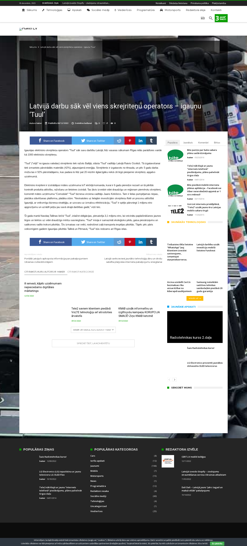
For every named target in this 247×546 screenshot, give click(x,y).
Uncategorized (98, 506)
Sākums (33, 47)
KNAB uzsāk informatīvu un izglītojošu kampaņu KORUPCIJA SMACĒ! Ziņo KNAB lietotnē (139, 312)
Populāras (173, 142)
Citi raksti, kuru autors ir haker (44, 271)
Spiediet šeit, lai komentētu (93, 343)
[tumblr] (151, 140)
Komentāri (203, 142)
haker (39, 123)
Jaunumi (94, 465)
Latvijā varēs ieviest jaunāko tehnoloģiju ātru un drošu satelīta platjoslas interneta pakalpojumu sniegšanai (133, 258)
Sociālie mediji (98, 496)
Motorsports (97, 475)
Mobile (94, 470)
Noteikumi (161, 3)
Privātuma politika (200, 3)
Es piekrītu (217, 543)
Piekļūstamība (219, 3)
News (93, 480)
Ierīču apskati (97, 460)
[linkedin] (140, 140)
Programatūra (98, 486)
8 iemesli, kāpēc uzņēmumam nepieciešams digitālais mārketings (43, 287)
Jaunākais (188, 142)
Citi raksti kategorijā (80, 271)
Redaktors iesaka (99, 491)
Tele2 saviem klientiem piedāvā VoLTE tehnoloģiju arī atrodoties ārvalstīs (91, 312)
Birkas (217, 142)
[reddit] (119, 140)
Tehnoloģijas (97, 501)
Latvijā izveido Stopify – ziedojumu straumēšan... (85, 3)
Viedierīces (96, 511)
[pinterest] (130, 140)
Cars (92, 455)
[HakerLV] (28, 27)
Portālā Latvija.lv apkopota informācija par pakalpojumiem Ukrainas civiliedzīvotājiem (56, 258)
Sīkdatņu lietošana (178, 3)
